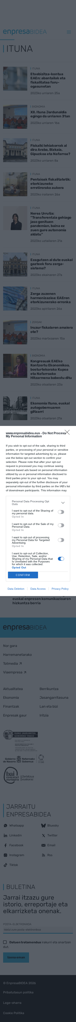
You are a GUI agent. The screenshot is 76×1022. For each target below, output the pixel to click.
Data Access (38, 588)
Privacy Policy (60, 588)
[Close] (68, 433)
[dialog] (38, 511)
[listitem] (38, 502)
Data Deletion (16, 588)
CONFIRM (23, 575)
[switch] (61, 512)
